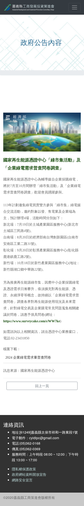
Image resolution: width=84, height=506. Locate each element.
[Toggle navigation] (74, 7)
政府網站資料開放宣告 (29, 474)
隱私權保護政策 (24, 468)
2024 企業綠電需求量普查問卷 (28, 357)
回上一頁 (42, 385)
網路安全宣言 (22, 479)
